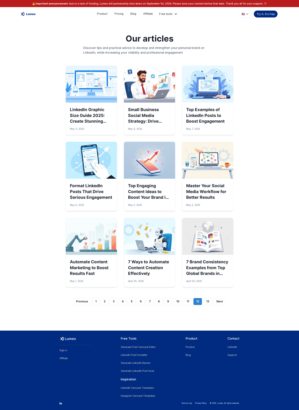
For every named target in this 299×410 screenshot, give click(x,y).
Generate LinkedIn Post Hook (137, 370)
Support (232, 354)
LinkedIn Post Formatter (134, 354)
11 (188, 301)
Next (219, 301)
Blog (133, 13)
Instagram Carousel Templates (138, 395)
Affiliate (148, 13)
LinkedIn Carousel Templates (137, 387)
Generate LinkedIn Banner (136, 362)
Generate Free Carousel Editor (138, 346)
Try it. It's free (266, 14)
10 (177, 301)
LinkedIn (232, 346)
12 (197, 301)
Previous (82, 301)
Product (102, 13)
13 (207, 301)
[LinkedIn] (61, 403)
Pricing (118, 13)
